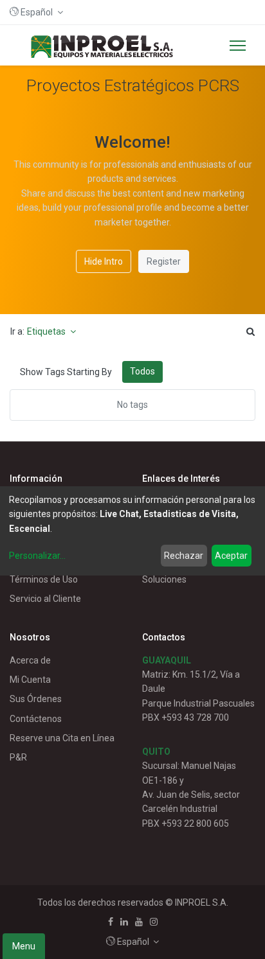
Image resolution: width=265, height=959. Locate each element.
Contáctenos (36, 719)
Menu (23, 946)
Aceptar (231, 555)
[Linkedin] (124, 922)
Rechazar (183, 555)
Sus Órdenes (36, 699)
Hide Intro (103, 261)
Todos (142, 371)
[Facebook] (110, 922)
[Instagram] (154, 922)
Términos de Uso (44, 579)
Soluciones (164, 579)
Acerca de (30, 660)
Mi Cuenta (30, 679)
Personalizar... (37, 555)
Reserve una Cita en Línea (62, 738)
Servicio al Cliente (45, 599)
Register (164, 261)
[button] (36, 12)
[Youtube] (139, 922)
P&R (18, 757)
